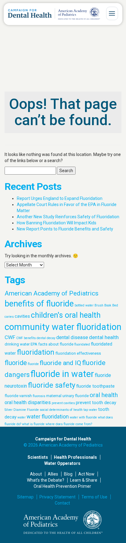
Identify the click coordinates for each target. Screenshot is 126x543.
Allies (53, 474)
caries (9, 317)
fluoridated (82, 344)
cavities (22, 316)
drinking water (17, 344)
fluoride (16, 363)
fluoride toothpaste (95, 386)
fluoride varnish (18, 395)
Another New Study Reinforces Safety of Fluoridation (68, 216)
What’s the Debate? (45, 480)
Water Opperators (62, 463)
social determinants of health (61, 410)
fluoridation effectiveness (78, 353)
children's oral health (66, 315)
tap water (90, 410)
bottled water (84, 305)
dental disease (72, 337)
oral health (104, 395)
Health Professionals (75, 457)
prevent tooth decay (96, 402)
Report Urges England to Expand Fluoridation (59, 198)
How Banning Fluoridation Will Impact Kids (56, 222)
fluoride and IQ (60, 363)
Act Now (86, 474)
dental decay (46, 338)
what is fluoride (33, 424)
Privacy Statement (57, 496)
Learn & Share (83, 480)
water (21, 417)
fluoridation (35, 352)
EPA (34, 344)
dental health (104, 337)
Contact (62, 503)
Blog (68, 474)
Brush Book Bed (106, 305)
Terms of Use (94, 496)
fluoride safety (51, 385)
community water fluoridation (63, 327)
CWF (10, 337)
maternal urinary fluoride (67, 395)
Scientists (38, 457)
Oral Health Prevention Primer (62, 486)
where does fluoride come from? (69, 424)
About (36, 474)
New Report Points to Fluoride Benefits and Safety (65, 228)
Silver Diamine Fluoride (22, 410)
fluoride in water (62, 374)
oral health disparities (28, 402)
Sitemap (25, 496)
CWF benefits (26, 338)
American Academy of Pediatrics (51, 293)
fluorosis (39, 396)
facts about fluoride (55, 344)
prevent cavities (63, 403)
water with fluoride (83, 417)
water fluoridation (48, 416)
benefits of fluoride (39, 304)
